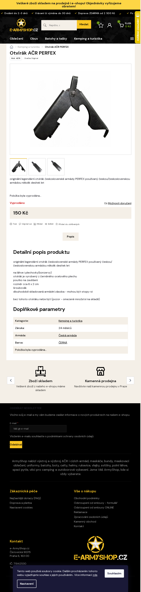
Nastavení (27, 583)
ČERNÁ (63, 342)
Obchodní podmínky (87, 498)
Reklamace (80, 512)
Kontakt (79, 526)
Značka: (31, 58)
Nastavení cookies (21, 507)
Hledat (84, 24)
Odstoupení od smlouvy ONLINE (94, 507)
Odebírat (16, 444)
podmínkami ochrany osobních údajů (70, 436)
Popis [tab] (70, 236)
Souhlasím (114, 573)
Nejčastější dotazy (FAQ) (25, 498)
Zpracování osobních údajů (91, 517)
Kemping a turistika (70, 321)
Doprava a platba (21, 503)
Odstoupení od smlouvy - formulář (95, 503)
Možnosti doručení (119, 203)
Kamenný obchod (85, 521)
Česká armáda (68, 335)
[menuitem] (16, 39)
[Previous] (11, 380)
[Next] (130, 380)
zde (95, 575)
